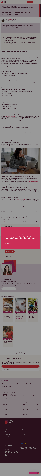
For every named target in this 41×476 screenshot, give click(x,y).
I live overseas (7, 243)
